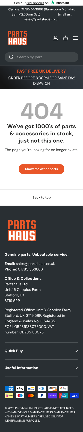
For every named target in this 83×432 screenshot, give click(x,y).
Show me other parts (41, 169)
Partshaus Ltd (24, 408)
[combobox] (41, 57)
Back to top (42, 197)
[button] (65, 38)
